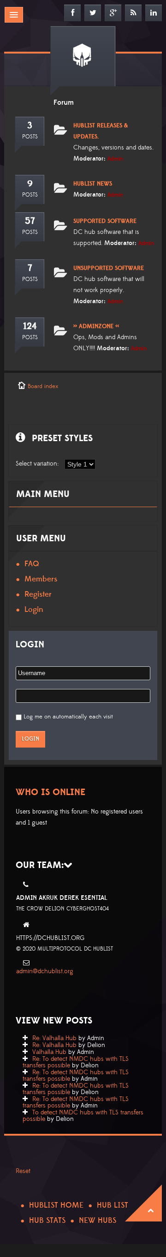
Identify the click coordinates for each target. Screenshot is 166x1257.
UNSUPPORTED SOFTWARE (108, 268)
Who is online (50, 792)
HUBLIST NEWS (92, 183)
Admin (115, 158)
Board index (43, 386)
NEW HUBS (97, 1220)
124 (30, 326)
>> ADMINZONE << (96, 326)
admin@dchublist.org (44, 971)
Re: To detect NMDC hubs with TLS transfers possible (76, 1062)
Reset (23, 1171)
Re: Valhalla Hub (54, 1038)
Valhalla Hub (49, 1052)
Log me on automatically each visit (68, 716)
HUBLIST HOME (56, 1205)
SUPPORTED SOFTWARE (104, 221)
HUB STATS (47, 1220)
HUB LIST (112, 1205)
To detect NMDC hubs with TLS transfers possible (83, 1115)
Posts (30, 136)
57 (30, 221)
